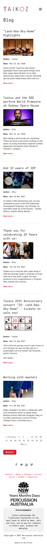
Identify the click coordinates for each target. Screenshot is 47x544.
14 (32, 437)
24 (37, 440)
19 (15, 440)
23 (32, 440)
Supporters (33, 477)
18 (11, 440)
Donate (21, 477)
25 (41, 440)
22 (28, 440)
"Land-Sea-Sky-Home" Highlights (19, 33)
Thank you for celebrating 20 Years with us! (20, 234)
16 (41, 437)
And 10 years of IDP (19, 168)
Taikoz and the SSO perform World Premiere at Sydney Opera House (22, 101)
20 (20, 440)
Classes (27, 474)
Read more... (9, 83)
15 (36, 437)
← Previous (10, 437)
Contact (9, 474)
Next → (24, 444)
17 (7, 440)
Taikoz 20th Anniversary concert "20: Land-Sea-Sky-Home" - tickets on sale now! (22, 307)
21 (24, 440)
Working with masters (20, 377)
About (18, 474)
